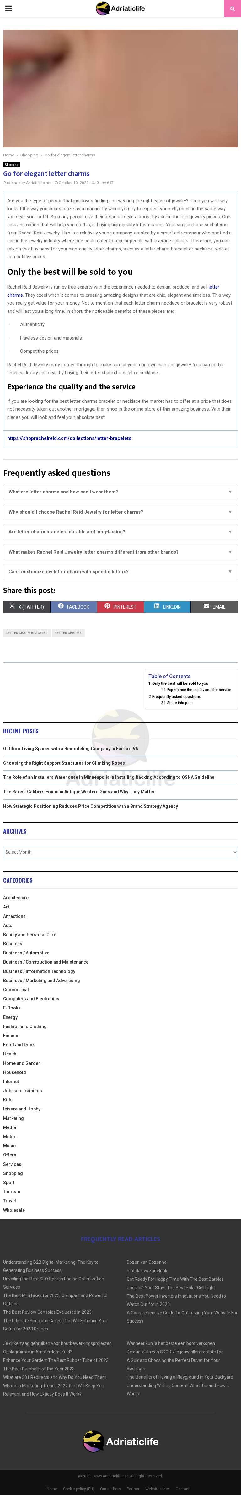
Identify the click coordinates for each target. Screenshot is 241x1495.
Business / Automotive (26, 952)
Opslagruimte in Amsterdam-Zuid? (37, 1351)
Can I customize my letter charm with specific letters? (120, 572)
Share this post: (180, 702)
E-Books (12, 1007)
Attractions (14, 916)
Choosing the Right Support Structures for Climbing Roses (64, 763)
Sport (8, 1182)
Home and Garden (22, 1063)
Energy (10, 1017)
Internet (11, 1081)
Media (9, 1127)
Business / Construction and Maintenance (45, 961)
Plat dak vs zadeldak (147, 1270)
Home (52, 1489)
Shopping (12, 164)
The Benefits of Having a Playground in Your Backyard (180, 1377)
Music (9, 1145)
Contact (183, 1489)
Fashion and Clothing (25, 1026)
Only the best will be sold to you (180, 683)
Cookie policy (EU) (78, 1489)
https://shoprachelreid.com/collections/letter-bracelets (69, 438)
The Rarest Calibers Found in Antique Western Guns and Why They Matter (79, 791)
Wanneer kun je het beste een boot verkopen (171, 1343)
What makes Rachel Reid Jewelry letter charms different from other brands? (120, 552)
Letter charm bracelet (26, 633)
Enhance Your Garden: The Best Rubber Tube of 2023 (56, 1360)
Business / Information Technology (39, 971)
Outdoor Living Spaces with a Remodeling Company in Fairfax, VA (70, 748)
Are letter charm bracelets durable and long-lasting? (120, 532)
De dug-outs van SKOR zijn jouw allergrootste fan (175, 1351)
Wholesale (14, 1210)
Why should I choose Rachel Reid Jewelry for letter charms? (120, 512)
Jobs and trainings (22, 1090)
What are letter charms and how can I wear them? (120, 492)
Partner (133, 1489)
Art (6, 906)
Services (12, 1164)
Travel (9, 1200)
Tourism (11, 1191)
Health (9, 1053)
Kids (8, 1099)
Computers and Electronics (31, 998)
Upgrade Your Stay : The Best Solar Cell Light (171, 1287)
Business (12, 943)
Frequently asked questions (176, 696)
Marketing (13, 1118)
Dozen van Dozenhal (147, 1262)
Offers (9, 1154)
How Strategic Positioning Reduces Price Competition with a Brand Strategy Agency (90, 806)
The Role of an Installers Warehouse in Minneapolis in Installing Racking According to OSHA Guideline (108, 777)
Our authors (110, 1489)
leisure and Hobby (21, 1108)
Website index (157, 1489)
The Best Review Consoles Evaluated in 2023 (47, 1312)
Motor (9, 1136)
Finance (11, 1035)
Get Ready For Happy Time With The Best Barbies (175, 1279)
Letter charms (68, 633)
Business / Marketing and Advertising (41, 980)
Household (14, 1072)
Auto (8, 925)
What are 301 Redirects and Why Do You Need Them (54, 1377)
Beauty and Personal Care (29, 934)
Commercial (16, 989)
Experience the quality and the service (199, 690)
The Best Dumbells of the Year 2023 (39, 1368)
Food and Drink (19, 1044)
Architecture (16, 897)
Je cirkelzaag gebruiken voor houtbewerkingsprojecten (57, 1343)
